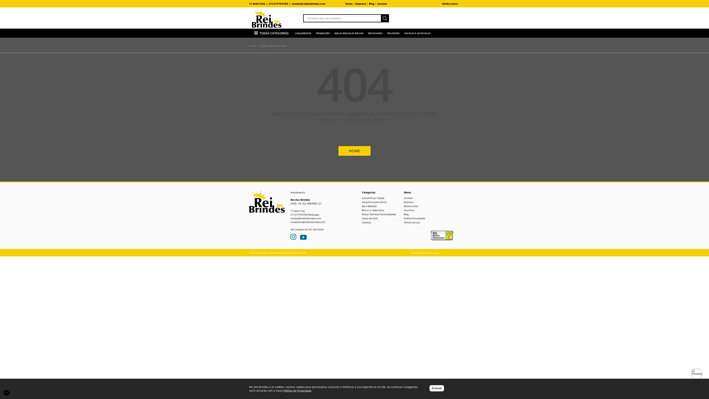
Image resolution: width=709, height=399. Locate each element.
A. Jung (435, 252)
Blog (371, 3)
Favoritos (409, 210)
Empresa (360, 3)
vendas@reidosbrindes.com (308, 3)
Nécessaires (375, 33)
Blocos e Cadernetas (373, 210)
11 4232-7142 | (259, 3)
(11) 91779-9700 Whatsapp (304, 214)
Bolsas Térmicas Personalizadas (379, 214)
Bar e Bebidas (369, 206)
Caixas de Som (370, 218)
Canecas (366, 222)
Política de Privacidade (297, 390)
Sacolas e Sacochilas (417, 33)
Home (348, 3)
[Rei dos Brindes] (267, 18)
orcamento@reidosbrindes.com (307, 222)
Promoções (323, 33)
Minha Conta (411, 206)
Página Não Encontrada (273, 45)
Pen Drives (393, 33)
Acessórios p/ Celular (373, 198)
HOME (354, 150)
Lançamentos (303, 33)
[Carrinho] (431, 18)
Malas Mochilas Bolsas (349, 33)
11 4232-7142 (297, 211)
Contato (382, 3)
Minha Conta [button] (450, 3)
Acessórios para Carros (374, 202)
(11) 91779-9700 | (280, 3)
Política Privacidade (414, 218)
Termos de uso (412, 222)
